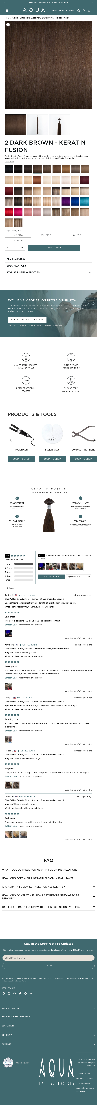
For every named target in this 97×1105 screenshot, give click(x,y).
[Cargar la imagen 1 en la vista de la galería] (15, 124)
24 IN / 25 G (18, 240)
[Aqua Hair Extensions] (33, 10)
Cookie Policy (85, 1083)
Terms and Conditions (85, 1078)
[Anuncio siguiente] (92, 2)
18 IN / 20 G (46, 235)
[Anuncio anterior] (4, 2)
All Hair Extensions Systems (25, 18)
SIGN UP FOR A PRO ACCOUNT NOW (27, 320)
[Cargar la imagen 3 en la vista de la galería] (59, 124)
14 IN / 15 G (18, 235)
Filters (11, 588)
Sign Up (48, 966)
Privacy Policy (21, 981)
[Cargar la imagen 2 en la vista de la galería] (37, 124)
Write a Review (51, 577)
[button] (7, 10)
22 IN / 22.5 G (75, 235)
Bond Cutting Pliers (83, 450)
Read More (9, 162)
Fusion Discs (52, 450)
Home (8, 18)
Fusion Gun (21, 450)
